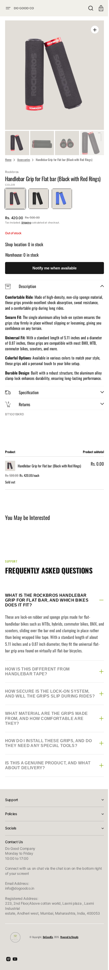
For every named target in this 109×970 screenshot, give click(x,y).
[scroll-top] (94, 959)
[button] (8, 8)
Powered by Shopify (69, 951)
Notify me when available (53, 270)
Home (8, 156)
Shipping (26, 225)
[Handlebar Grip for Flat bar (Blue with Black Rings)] (62, 201)
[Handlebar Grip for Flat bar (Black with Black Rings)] (38, 201)
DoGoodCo (48, 951)
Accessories (23, 156)
